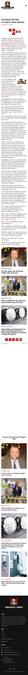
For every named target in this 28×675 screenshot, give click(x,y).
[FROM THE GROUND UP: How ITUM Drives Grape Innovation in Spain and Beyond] (14, 286)
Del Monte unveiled (12, 91)
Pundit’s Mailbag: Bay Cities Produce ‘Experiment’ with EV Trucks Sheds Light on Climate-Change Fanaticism (13, 583)
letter (11, 215)
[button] (26, 5)
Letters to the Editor (7, 326)
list (7, 221)
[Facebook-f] (18, 669)
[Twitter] (10, 669)
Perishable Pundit (6, 268)
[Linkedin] (14, 669)
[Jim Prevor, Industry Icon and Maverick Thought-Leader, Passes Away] (14, 257)
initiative (6, 119)
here (12, 211)
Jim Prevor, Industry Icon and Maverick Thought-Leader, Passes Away (12, 272)
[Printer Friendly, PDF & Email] (18, 32)
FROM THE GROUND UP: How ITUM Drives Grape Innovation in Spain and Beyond (13, 301)
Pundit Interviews (6, 298)
